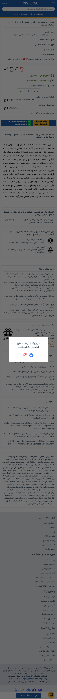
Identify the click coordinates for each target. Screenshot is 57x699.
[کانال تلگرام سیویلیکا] (31, 355)
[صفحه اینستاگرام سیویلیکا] (25, 355)
